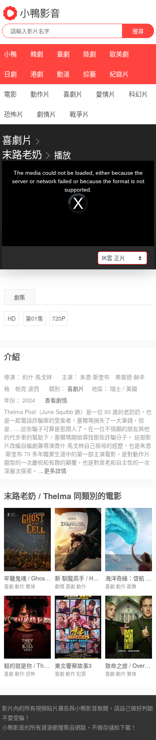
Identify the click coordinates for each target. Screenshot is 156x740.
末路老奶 (22, 154)
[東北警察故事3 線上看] (78, 627)
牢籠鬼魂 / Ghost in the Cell (38, 578)
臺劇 (63, 54)
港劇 (36, 74)
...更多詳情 (52, 471)
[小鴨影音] (32, 13)
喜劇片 (72, 94)
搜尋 (138, 31)
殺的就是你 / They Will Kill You (42, 665)
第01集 (34, 318)
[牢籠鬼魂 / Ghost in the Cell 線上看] (27, 539)
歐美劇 (119, 54)
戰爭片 (79, 114)
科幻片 (138, 94)
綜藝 (89, 74)
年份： (12, 400)
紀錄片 (119, 74)
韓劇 (36, 54)
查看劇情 (56, 400)
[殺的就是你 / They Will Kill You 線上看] (27, 627)
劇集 (19, 297)
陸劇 (89, 54)
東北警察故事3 (73, 665)
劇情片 (46, 114)
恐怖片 (13, 114)
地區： (100, 388)
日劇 (10, 74)
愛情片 (105, 94)
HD (12, 318)
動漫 (63, 74)
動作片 (40, 94)
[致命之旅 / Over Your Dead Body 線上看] (128, 627)
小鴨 (10, 54)
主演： (70, 377)
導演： (12, 377)
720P (58, 318)
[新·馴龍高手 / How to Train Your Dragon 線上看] (78, 539)
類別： (57, 388)
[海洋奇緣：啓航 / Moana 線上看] (128, 539)
